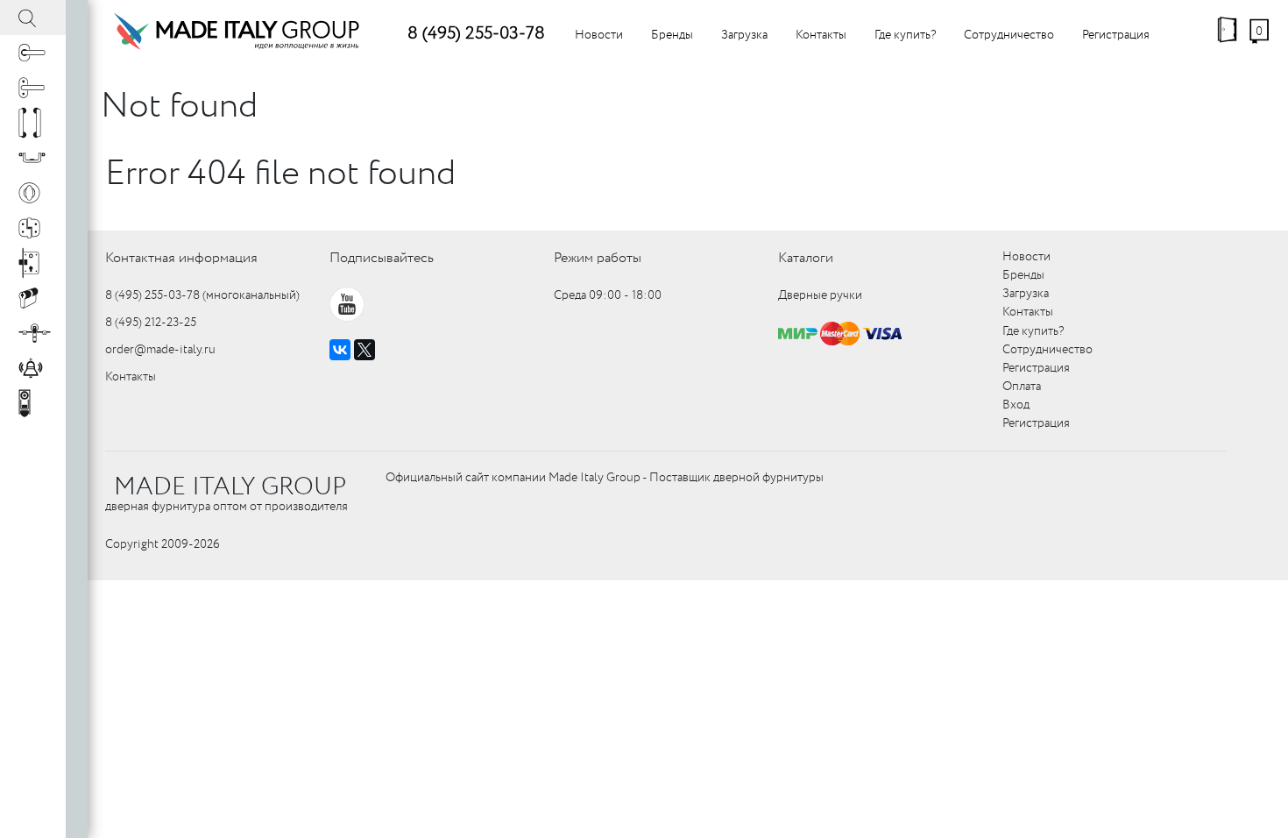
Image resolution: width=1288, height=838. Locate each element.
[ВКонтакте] (339, 349)
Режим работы (597, 258)
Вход (1016, 405)
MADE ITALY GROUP (230, 487)
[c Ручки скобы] (33, 122)
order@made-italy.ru (160, 350)
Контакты (821, 35)
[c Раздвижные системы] (33, 333)
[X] (364, 349)
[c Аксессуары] (33, 368)
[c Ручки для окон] (33, 87)
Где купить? (905, 35)
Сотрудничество (1009, 35)
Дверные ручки (820, 295)
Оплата (1021, 386)
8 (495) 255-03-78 (476, 33)
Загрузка (744, 35)
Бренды (672, 35)
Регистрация (1116, 35)
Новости (599, 35)
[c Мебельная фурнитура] (33, 157)
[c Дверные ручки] (33, 52)
